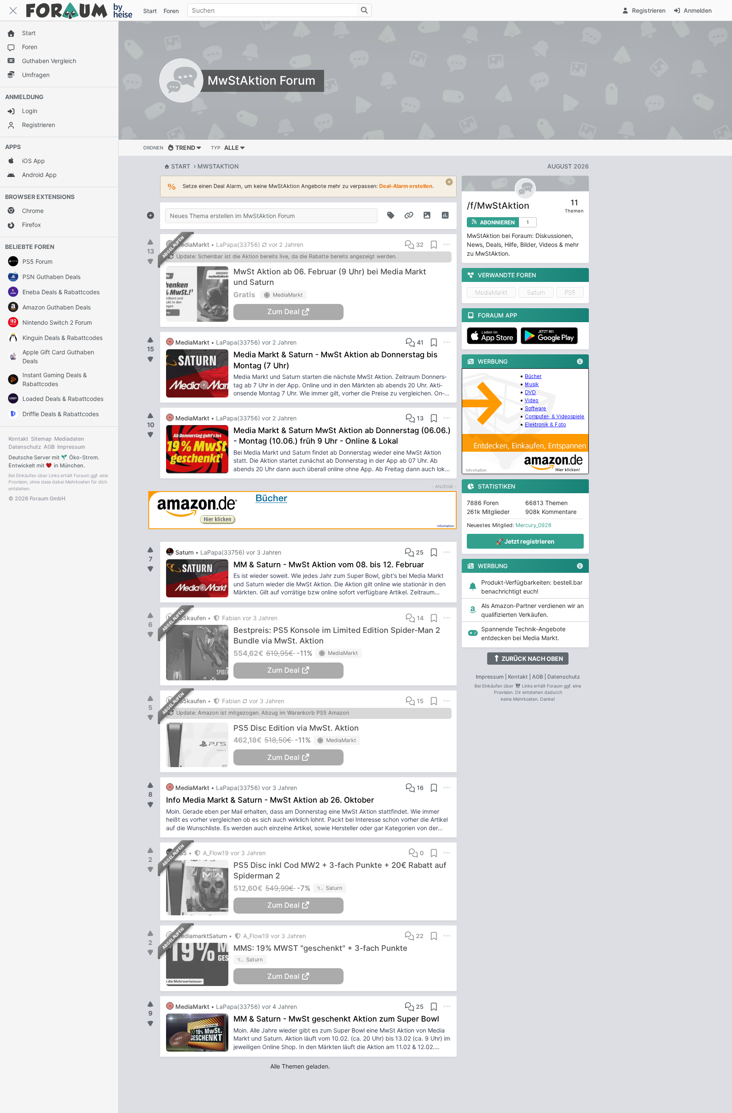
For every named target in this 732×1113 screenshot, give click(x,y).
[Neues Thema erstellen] (150, 213)
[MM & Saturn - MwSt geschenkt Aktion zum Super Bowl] (199, 1033)
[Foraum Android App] (551, 335)
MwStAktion (217, 166)
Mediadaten (69, 439)
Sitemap (41, 439)
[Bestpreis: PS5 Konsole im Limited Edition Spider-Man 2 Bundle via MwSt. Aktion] (199, 652)
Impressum (71, 447)
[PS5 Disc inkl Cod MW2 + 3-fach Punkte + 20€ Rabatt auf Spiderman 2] (199, 887)
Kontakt (18, 439)
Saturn (536, 292)
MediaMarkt (491, 292)
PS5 (570, 292)
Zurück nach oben (531, 658)
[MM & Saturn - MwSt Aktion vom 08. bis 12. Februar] (199, 578)
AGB (49, 447)
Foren (171, 10)
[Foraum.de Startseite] (83, 10)
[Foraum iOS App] (494, 335)
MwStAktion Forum (262, 80)
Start (180, 166)
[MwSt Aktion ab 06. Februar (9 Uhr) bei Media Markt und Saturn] (199, 294)
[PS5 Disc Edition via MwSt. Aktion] (199, 745)
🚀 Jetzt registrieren (525, 541)
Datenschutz (24, 447)
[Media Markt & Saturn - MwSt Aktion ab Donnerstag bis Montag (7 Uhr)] (199, 373)
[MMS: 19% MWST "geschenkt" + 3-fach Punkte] (199, 964)
